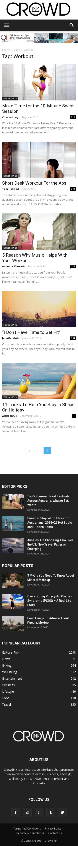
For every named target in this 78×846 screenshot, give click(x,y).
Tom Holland (10, 188)
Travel (6, 704)
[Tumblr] (50, 812)
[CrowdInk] (39, 10)
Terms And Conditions (27, 828)
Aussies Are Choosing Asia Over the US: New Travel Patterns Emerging (50, 544)
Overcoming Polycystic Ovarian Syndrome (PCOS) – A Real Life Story (49, 601)
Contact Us (55, 833)
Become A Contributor (30, 833)
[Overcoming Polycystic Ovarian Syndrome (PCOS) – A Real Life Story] (13, 601)
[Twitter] (62, 812)
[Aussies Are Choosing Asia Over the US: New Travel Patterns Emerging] (13, 545)
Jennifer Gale (10, 338)
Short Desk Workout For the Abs (34, 183)
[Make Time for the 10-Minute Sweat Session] (39, 82)
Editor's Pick (10, 98)
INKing (6, 665)
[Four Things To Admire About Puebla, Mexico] (13, 623)
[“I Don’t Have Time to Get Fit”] (39, 309)
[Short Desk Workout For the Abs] (39, 160)
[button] (72, 25)
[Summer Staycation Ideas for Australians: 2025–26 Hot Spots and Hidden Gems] (13, 523)
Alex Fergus (9, 415)
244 (73, 188)
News (6, 659)
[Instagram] (27, 812)
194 (73, 338)
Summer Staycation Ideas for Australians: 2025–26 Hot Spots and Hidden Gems (49, 522)
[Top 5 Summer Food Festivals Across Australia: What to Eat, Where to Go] (13, 501)
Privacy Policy (53, 828)
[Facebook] (15, 812)
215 (73, 117)
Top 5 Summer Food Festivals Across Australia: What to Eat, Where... (48, 501)
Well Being (9, 672)
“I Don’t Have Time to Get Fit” (31, 332)
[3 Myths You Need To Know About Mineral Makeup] (13, 580)
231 (73, 266)
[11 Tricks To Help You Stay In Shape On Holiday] (39, 381)
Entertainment (12, 678)
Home (6, 50)
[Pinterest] (39, 812)
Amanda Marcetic (13, 266)
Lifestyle (8, 691)
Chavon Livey (10, 117)
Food (6, 698)
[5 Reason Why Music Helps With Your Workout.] (39, 231)
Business (8, 685)
